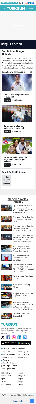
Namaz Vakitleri (9, 354)
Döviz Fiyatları (23, 351)
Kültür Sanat (6, 376)
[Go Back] (32, 401)
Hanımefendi (6, 384)
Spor (3, 379)
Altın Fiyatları (23, 357)
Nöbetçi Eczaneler (10, 349)
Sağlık (20, 379)
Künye (20, 381)
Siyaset (4, 381)
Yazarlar (6, 360)
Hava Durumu (8, 351)
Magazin (21, 376)
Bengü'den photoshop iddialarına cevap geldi (14, 127)
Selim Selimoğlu (6, 180)
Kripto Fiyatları (23, 354)
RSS (5, 395)
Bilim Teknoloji (6, 373)
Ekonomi (21, 349)
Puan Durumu (8, 357)
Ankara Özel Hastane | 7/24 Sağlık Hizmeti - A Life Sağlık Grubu (9, 366)
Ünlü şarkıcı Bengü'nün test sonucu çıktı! (16, 95)
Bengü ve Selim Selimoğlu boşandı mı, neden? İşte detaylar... (15, 159)
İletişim (21, 384)
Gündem (21, 373)
